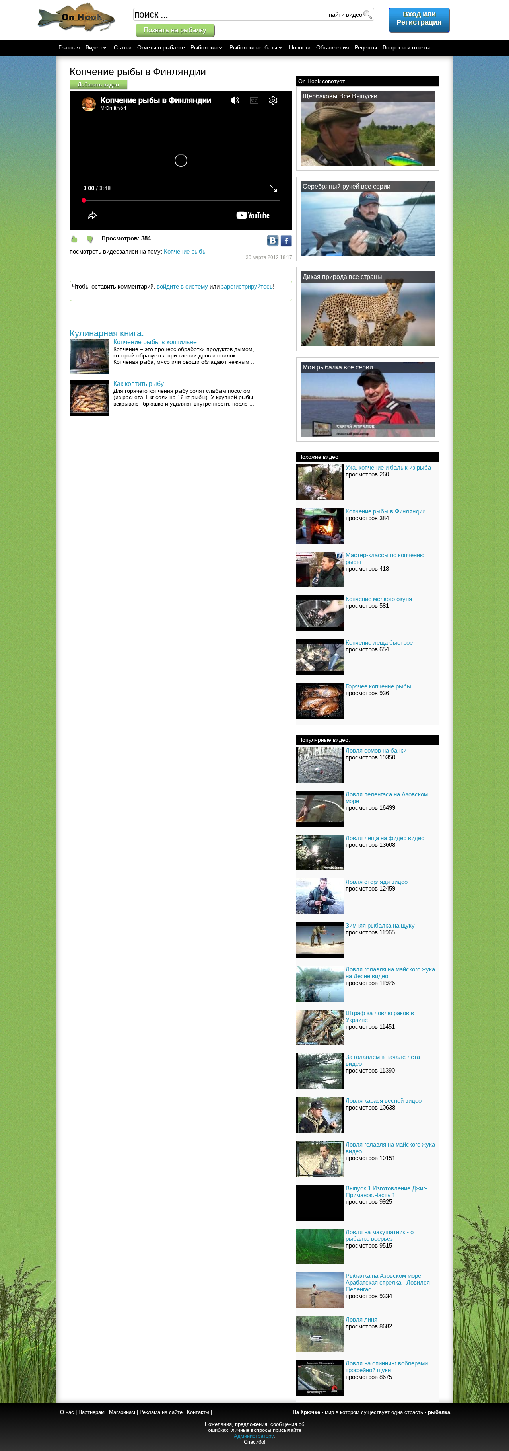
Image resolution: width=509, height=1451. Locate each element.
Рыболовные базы (253, 47)
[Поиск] (367, 14)
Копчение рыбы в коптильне (155, 342)
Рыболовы (204, 47)
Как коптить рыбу (138, 383)
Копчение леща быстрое (379, 642)
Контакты (198, 1412)
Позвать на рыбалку (175, 30)
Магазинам (122, 1412)
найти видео (345, 14)
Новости (300, 47)
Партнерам (91, 1412)
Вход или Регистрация (419, 18)
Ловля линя (361, 1319)
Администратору (254, 1436)
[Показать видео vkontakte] (273, 244)
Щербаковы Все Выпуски (340, 96)
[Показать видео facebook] (286, 244)
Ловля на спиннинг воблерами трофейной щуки (387, 1366)
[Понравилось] (77, 239)
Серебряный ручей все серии (346, 186)
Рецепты (366, 47)
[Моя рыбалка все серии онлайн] (368, 436)
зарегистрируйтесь (247, 286)
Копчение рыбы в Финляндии (385, 511)
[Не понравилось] (93, 239)
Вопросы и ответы (406, 47)
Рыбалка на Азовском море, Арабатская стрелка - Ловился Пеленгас (388, 1282)
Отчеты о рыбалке (161, 47)
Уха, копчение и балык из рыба (388, 467)
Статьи (123, 47)
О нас (67, 1412)
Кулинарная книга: (107, 333)
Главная (69, 47)
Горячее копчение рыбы (378, 686)
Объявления (332, 47)
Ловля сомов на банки (376, 750)
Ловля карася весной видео (384, 1100)
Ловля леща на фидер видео (385, 838)
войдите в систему (182, 286)
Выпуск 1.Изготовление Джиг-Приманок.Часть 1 (386, 1191)
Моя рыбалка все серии (338, 367)
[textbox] (253, 14)
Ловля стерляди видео (377, 881)
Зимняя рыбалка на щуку (380, 925)
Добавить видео (98, 84)
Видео (93, 47)
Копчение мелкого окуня (379, 598)
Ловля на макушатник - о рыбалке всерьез (380, 1235)
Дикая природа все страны (342, 276)
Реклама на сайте (161, 1412)
